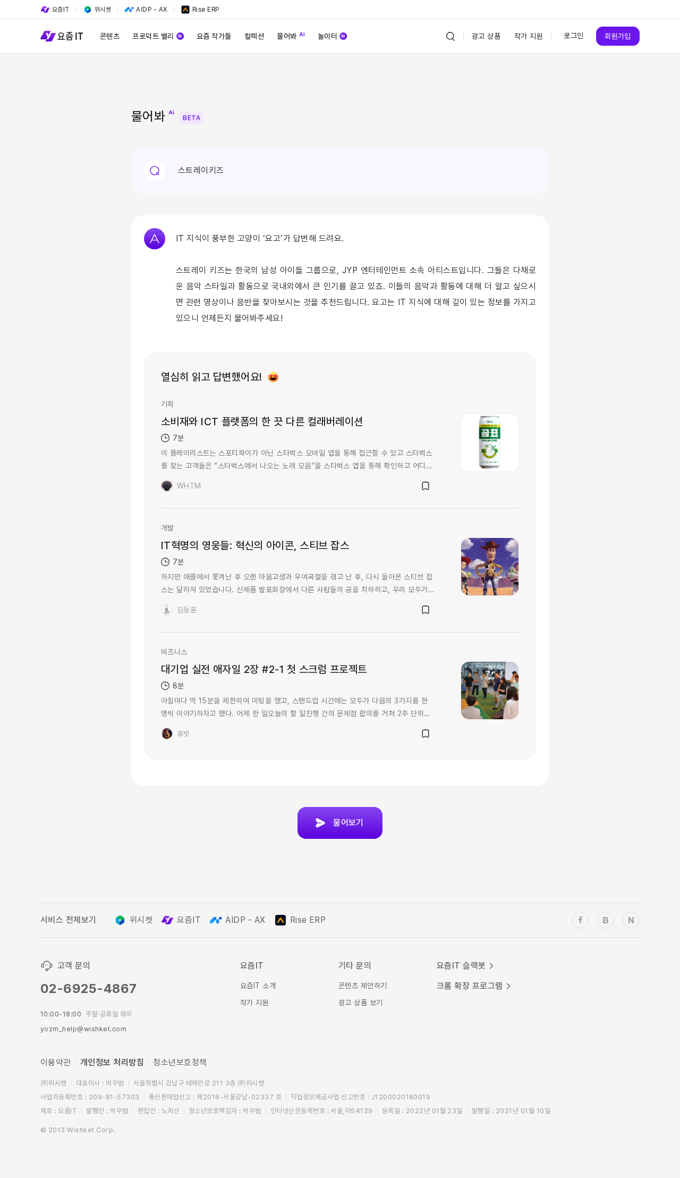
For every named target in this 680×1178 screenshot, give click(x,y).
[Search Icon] (450, 36)
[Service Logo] (61, 36)
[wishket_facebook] (580, 920)
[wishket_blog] (605, 920)
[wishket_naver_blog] (631, 920)
